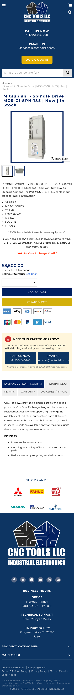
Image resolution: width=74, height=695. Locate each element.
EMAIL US (53, 358)
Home (6, 83)
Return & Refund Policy (15, 671)
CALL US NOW (20, 358)
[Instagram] (31, 579)
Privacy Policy (39, 671)
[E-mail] (58, 579)
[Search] (67, 73)
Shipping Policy (37, 667)
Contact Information (13, 667)
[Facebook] (14, 579)
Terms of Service (59, 671)
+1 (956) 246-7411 (37, 34)
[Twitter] (22, 579)
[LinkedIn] (49, 579)
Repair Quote (37, 302)
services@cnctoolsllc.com (37, 48)
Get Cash (31, 274)
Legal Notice (9, 674)
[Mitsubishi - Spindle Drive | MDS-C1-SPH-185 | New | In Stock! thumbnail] (7, 170)
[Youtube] (40, 579)
